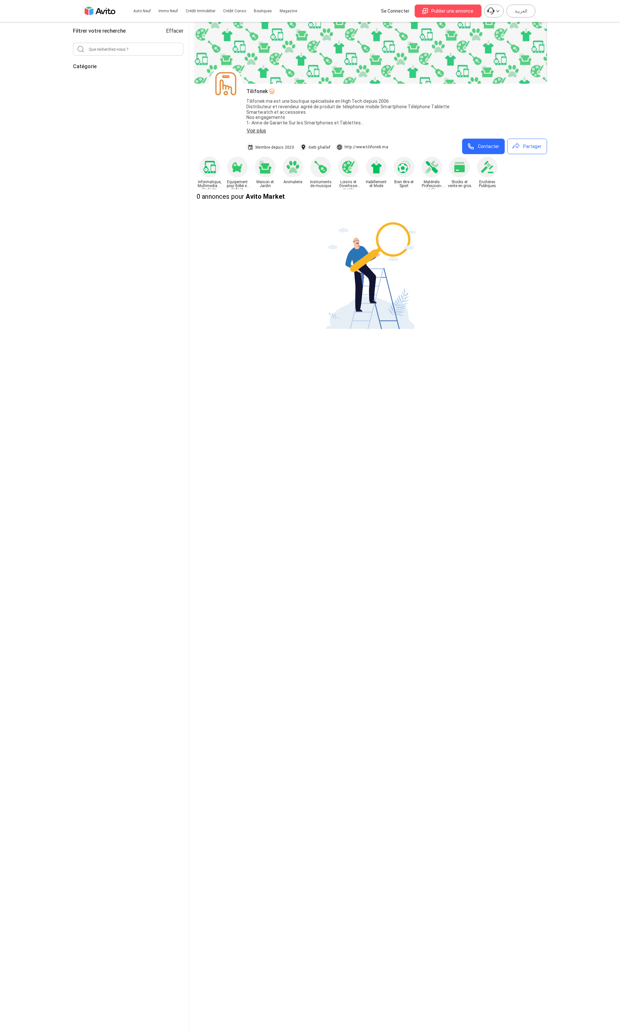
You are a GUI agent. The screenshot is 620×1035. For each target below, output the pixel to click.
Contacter (488, 146)
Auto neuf (142, 11)
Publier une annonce (452, 11)
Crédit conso (234, 11)
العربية (521, 11)
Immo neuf (168, 11)
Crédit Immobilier (200, 11)
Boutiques (263, 11)
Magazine (288, 11)
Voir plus (256, 131)
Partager (532, 146)
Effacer (174, 31)
